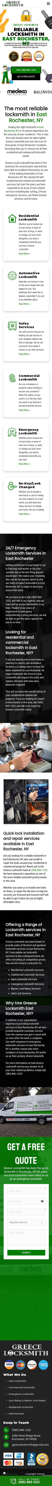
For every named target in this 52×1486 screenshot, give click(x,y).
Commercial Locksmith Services (28, 974)
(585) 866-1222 (39, 870)
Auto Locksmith (17, 1381)
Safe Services (16, 1413)
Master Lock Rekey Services (26, 988)
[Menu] (48, 3)
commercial (31, 695)
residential (16, 695)
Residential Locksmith (21, 1407)
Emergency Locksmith (21, 1394)
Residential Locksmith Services (27, 969)
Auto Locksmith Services (24, 979)
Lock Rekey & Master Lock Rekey (27, 1400)
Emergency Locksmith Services (27, 984)
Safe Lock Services (21, 993)
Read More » (24, 253)
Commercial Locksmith (22, 1387)
